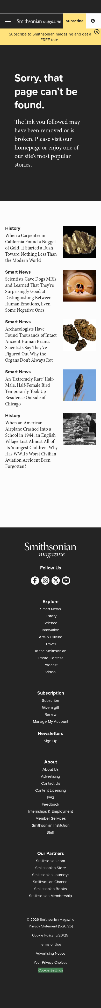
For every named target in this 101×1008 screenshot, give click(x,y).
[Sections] (8, 21)
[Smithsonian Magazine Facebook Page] (35, 580)
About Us (50, 769)
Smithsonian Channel (50, 881)
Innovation (50, 630)
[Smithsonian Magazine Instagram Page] (45, 580)
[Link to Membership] (93, 21)
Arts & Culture (50, 637)
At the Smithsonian (50, 651)
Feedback (50, 804)
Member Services (50, 818)
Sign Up (50, 741)
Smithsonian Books (50, 888)
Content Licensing (50, 790)
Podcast (50, 665)
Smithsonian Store (50, 867)
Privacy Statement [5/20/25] (51, 926)
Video (50, 672)
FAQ (50, 797)
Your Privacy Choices (50, 962)
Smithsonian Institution (50, 825)
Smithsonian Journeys (50, 874)
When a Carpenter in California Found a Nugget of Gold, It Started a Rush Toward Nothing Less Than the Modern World (31, 248)
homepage (27, 147)
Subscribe (74, 21)
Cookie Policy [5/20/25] (50, 935)
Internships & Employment (50, 811)
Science (50, 623)
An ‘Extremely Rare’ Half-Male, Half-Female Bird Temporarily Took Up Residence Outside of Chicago (29, 391)
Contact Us (50, 783)
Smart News (18, 272)
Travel (50, 644)
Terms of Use (50, 944)
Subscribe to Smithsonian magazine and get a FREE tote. (50, 36)
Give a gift (50, 707)
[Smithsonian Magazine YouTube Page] (66, 580)
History (12, 228)
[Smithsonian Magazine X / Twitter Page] (56, 580)
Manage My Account (50, 721)
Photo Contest (50, 658)
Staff (50, 832)
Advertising (50, 776)
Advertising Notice (50, 953)
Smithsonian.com (50, 860)
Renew (50, 714)
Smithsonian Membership (50, 895)
